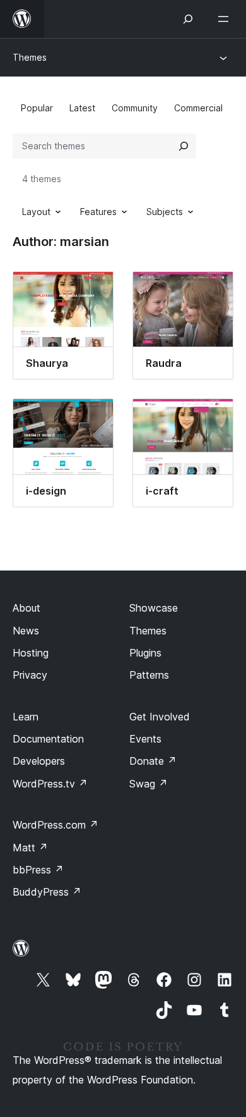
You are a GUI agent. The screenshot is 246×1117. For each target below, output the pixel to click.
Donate (153, 761)
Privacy (30, 675)
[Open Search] (188, 19)
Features (98, 211)
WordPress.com (55, 824)
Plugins (145, 652)
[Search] (183, 146)
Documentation (48, 738)
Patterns (149, 675)
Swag (148, 783)
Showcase (153, 608)
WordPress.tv (50, 783)
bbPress (38, 869)
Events (145, 738)
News (26, 630)
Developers (39, 761)
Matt (30, 847)
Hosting (31, 652)
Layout (36, 211)
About (26, 608)
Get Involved (159, 716)
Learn (25, 716)
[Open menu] (226, 19)
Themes (30, 57)
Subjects (164, 211)
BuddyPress (47, 892)
